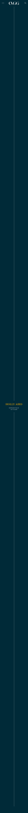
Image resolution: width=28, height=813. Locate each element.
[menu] (3, 3)
